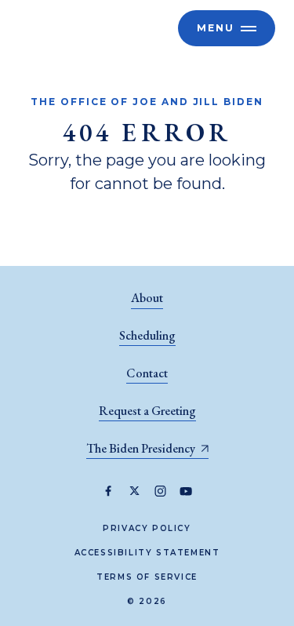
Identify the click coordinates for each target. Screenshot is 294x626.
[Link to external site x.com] (134, 491)
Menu (215, 28)
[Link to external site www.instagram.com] (160, 491)
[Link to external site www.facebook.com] (109, 491)
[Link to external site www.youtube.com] (186, 491)
